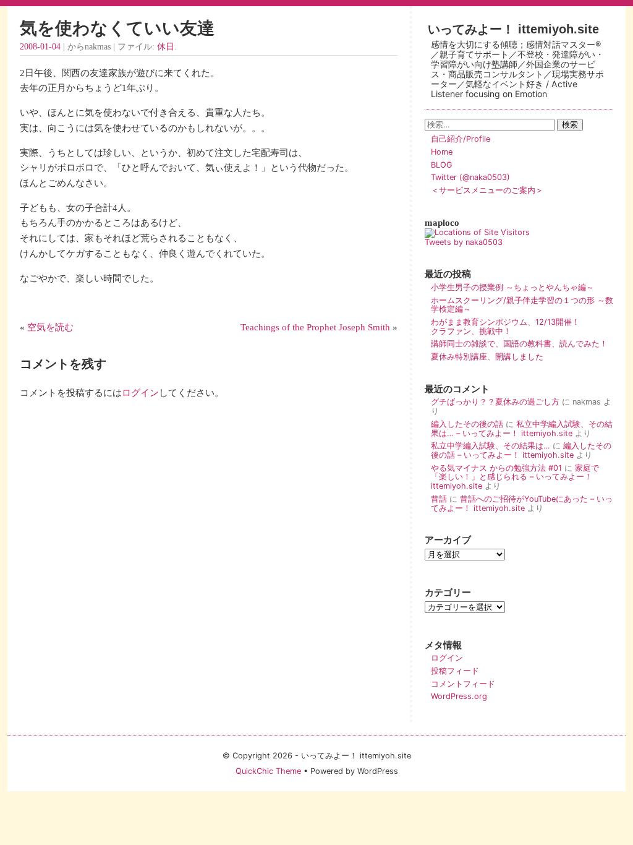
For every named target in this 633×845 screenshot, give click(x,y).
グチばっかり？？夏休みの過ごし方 (495, 401)
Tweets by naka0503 (464, 242)
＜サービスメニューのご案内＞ (487, 190)
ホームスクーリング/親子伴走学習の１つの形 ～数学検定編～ (522, 305)
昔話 (439, 499)
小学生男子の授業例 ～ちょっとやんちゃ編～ (512, 287)
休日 (165, 46)
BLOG (441, 164)
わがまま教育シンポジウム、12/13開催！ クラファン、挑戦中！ (521, 326)
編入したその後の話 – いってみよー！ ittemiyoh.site (521, 450)
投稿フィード (455, 671)
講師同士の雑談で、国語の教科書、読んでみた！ (519, 343)
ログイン (140, 392)
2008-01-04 (40, 46)
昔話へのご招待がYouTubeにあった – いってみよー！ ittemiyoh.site (522, 503)
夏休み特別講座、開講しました (487, 356)
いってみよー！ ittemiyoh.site (513, 29)
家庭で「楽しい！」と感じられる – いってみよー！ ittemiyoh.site (515, 477)
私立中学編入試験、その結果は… (490, 445)
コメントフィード (463, 683)
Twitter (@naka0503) (470, 177)
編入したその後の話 (467, 424)
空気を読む (50, 327)
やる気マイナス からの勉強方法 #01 (496, 468)
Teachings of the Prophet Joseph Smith (315, 327)
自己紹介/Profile (460, 139)
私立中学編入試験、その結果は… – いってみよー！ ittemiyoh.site (522, 428)
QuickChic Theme (268, 771)
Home (441, 152)
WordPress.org (459, 696)
